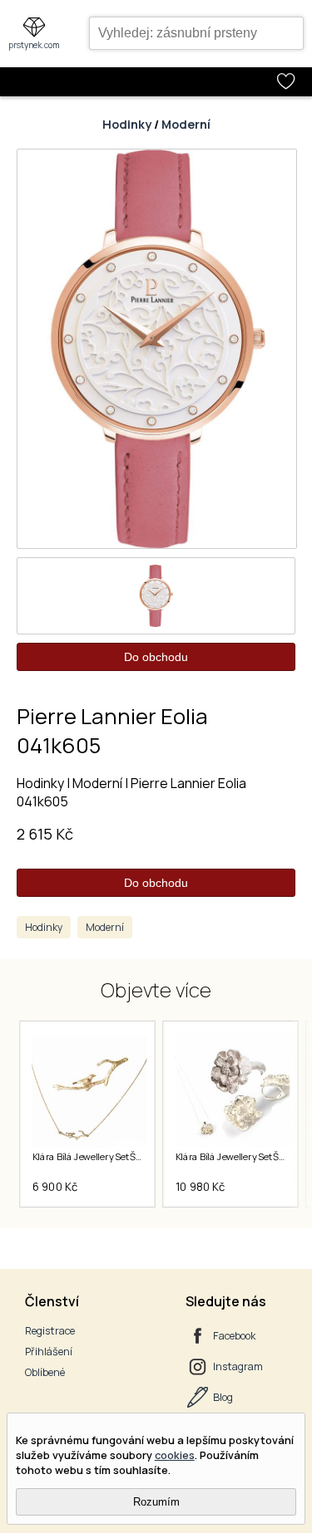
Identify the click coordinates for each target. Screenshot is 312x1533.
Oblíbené (45, 1372)
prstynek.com (34, 45)
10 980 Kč (200, 1186)
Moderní (185, 124)
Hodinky (126, 124)
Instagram (238, 1366)
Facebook (234, 1336)
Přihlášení (48, 1351)
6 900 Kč (54, 1186)
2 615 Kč (45, 834)
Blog (223, 1397)
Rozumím (156, 1502)
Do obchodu (156, 657)
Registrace (50, 1331)
